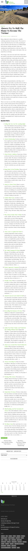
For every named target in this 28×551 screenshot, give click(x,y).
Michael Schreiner (6, 36)
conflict (9, 541)
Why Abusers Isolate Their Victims (13, 214)
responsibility (4, 538)
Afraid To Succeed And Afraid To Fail (13, 296)
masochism (3, 545)
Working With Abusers (10, 377)
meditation (19, 539)
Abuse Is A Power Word (10, 184)
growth (3, 536)
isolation (19, 541)
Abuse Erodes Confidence (10, 154)
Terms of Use (14, 496)
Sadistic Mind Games (9, 198)
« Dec (2, 492)
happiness (14, 539)
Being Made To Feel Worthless (12, 169)
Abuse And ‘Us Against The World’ (13, 231)
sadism (2, 543)
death (22, 538)
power (14, 536)
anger (18, 547)
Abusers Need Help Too (10, 361)
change (10, 536)
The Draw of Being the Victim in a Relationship (21, 444)
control (24, 541)
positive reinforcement (6, 547)
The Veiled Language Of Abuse (12, 250)
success (11, 543)
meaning (18, 536)
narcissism (14, 541)
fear (9, 539)
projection (3, 541)
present (23, 536)
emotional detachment (19, 543)
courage (8, 545)
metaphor (14, 547)
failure (6, 539)
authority (18, 538)
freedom (7, 543)
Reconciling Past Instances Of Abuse (13, 311)
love (7, 536)
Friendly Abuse (8, 280)
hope (2, 539)
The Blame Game (8, 424)
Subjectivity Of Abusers (10, 392)
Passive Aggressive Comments (11, 267)
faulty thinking (11, 538)
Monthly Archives (4, 453)
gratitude (14, 545)
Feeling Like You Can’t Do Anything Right (14, 124)
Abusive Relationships (9, 139)
